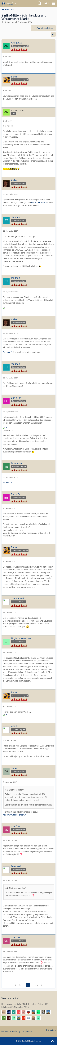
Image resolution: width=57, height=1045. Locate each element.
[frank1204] (34, 1012)
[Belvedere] (9, 1018)
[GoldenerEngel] (34, 1018)
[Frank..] (44, 1012)
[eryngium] (19, 1012)
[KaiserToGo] (39, 1012)
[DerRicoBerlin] (24, 1012)
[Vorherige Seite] (15, 985)
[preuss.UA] (29, 1018)
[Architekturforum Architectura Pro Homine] (8, 3)
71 (36, 985)
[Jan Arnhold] (39, 1018)
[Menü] (53, 3)
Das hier (6, 352)
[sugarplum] (24, 1018)
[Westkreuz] (29, 1012)
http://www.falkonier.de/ (13, 815)
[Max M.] (4, 1012)
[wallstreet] (49, 1012)
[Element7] (9, 1012)
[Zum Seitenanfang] (53, 1041)
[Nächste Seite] (41, 985)
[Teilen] (53, 34)
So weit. (6, 482)
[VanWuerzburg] (19, 1018)
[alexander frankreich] (14, 1012)
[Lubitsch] (4, 1018)
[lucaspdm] (14, 1018)
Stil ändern (51, 1030)
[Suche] (39, 3)
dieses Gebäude (38, 202)
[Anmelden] (46, 3)
